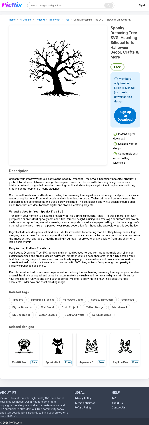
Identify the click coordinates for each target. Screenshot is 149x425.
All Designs (25, 19)
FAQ (114, 398)
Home (12, 19)
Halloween (54, 19)
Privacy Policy (82, 398)
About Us (117, 403)
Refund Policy (82, 407)
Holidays (40, 19)
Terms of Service (84, 403)
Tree (66, 19)
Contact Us (119, 407)
